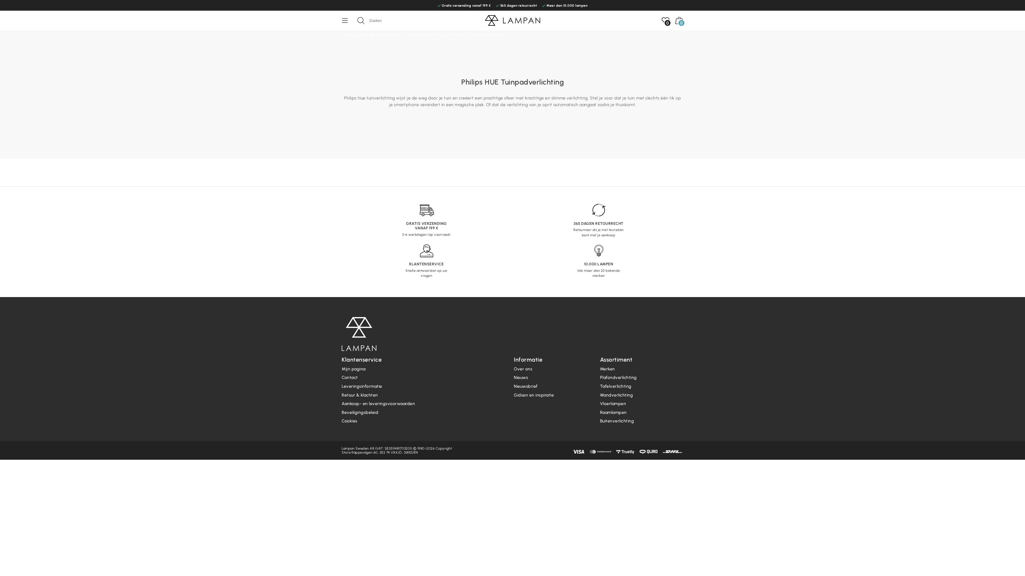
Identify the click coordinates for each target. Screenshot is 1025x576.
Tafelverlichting (616, 386)
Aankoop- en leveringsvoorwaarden (378, 403)
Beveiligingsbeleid (360, 412)
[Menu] (347, 20)
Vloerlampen (613, 403)
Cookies (349, 420)
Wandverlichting (616, 395)
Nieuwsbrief (526, 386)
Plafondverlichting (618, 377)
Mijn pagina (354, 368)
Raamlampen (613, 412)
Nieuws (521, 377)
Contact (350, 377)
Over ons (523, 368)
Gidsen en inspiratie (534, 395)
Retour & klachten (360, 395)
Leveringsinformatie (362, 386)
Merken (607, 368)
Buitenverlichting (617, 420)
